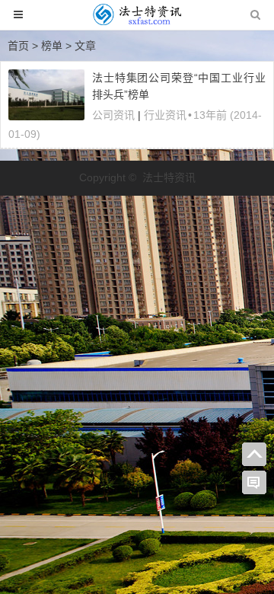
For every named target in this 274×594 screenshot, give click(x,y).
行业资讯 (165, 115)
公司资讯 (113, 115)
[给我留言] (254, 483)
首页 (18, 46)
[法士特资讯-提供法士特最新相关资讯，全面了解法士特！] (137, 21)
